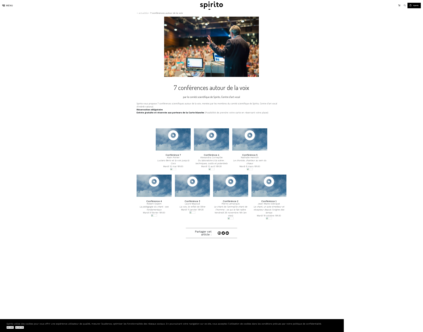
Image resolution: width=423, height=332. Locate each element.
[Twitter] (223, 233)
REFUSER (10, 327)
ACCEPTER (19, 327)
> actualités (142, 13)
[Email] (227, 233)
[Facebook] (219, 233)
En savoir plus (329, 324)
